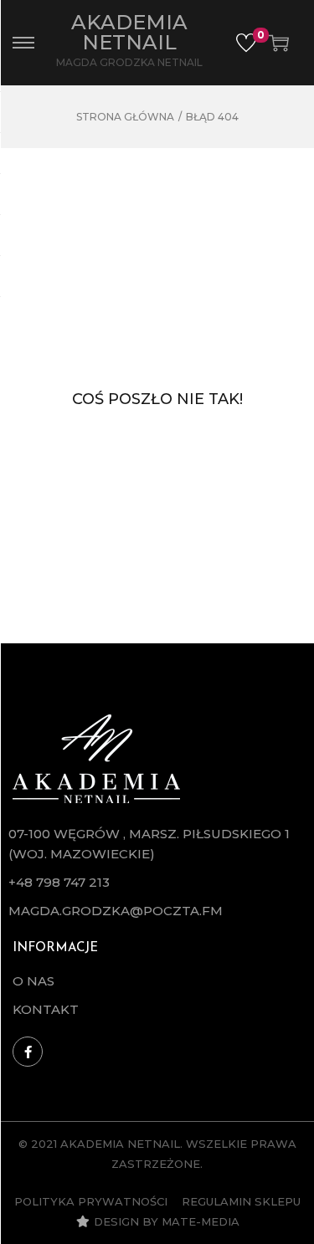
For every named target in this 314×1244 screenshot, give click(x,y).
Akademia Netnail (129, 32)
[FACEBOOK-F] (28, 1052)
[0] (246, 43)
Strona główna (125, 116)
